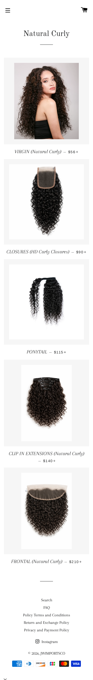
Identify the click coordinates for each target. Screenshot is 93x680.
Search (46, 600)
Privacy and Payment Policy (46, 630)
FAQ (46, 607)
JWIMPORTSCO (53, 653)
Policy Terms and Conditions (46, 615)
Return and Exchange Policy (46, 622)
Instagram (49, 641)
